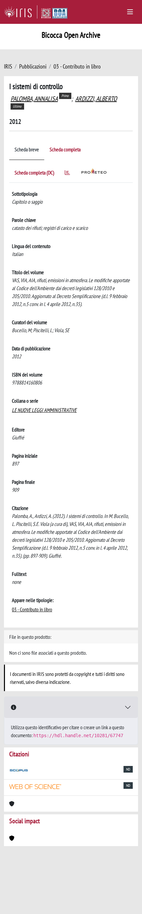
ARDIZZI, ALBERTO (96, 98)
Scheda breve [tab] (27, 149)
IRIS (8, 66)
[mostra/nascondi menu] (130, 12)
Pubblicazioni (33, 66)
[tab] (67, 174)
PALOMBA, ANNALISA (34, 98)
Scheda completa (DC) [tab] (34, 172)
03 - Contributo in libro (77, 66)
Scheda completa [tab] (65, 149)
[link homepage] (20, 12)
